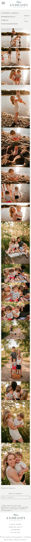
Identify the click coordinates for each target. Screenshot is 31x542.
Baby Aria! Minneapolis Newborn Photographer (14, 510)
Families (12, 488)
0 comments (15, 493)
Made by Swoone (20, 539)
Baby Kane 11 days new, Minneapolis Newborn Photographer (15, 506)
